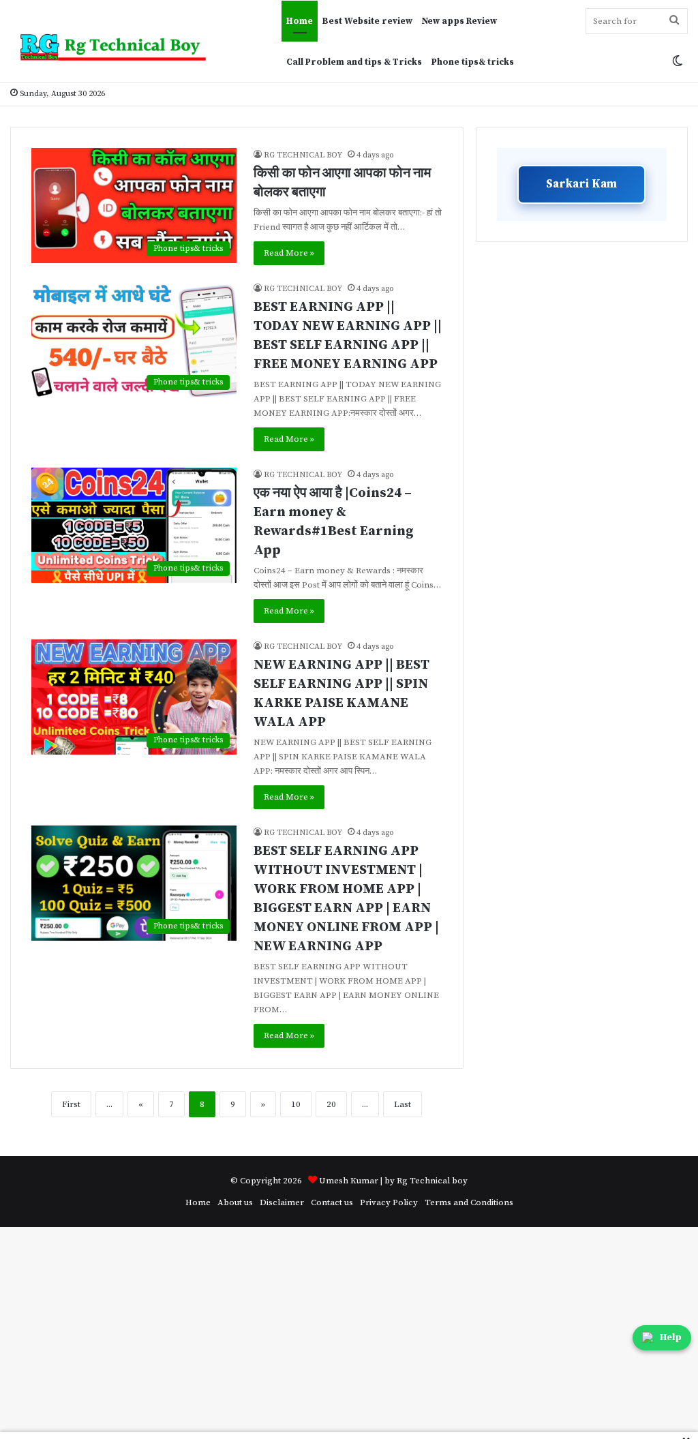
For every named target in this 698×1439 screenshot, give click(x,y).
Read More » (289, 252)
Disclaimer (282, 1202)
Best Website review (367, 21)
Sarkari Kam (581, 184)
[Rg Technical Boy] (119, 47)
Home (299, 21)
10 (296, 1104)
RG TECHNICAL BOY (303, 155)
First (71, 1104)
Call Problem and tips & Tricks (354, 62)
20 (331, 1104)
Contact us (332, 1202)
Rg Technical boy (432, 1180)
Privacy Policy (389, 1202)
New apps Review (459, 21)
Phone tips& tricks (472, 62)
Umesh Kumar (348, 1180)
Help (671, 1337)
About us (235, 1202)
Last (402, 1104)
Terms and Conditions (469, 1202)
